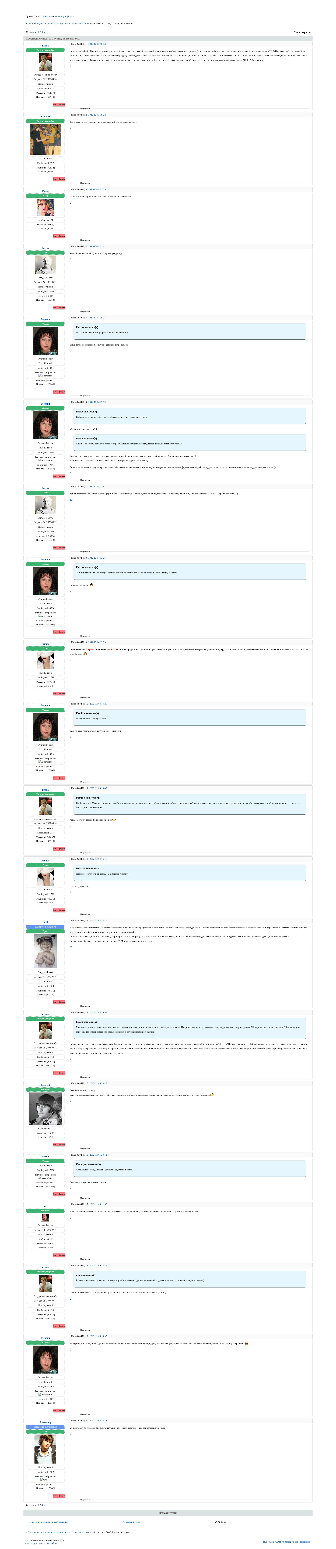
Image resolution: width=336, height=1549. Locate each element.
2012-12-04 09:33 (97, 317)
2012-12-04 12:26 (97, 557)
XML (278, 1541)
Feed (295, 1541)
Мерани (45, 319)
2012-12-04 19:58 (98, 1012)
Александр (45, 1422)
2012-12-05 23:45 (98, 1083)
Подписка (305, 1541)
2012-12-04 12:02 (97, 486)
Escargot (45, 1085)
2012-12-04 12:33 (97, 642)
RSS (265, 1541)
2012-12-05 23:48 (98, 1154)
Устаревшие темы (80, 23)
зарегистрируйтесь (64, 16)
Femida (45, 643)
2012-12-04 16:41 (98, 859)
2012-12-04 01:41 (97, 246)
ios (45, 1206)
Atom (271, 1541)
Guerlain (45, 1156)
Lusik (45, 922)
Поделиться (81, 108)
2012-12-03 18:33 (97, 44)
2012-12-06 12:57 (98, 1204)
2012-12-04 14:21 (98, 703)
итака (45, 45)
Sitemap (287, 1541)
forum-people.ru (32, 1543)
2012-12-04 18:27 (98, 920)
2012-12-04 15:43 (98, 788)
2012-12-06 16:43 (98, 1420)
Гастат (45, 248)
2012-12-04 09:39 (97, 402)
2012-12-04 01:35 (97, 189)
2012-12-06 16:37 (98, 1336)
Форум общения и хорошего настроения (48, 23)
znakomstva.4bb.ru (49, 1543)
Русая (45, 191)
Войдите (46, 16)
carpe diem (45, 116)
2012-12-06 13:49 (98, 1265)
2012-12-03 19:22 (97, 114)
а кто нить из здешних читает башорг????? (50, 1522)
